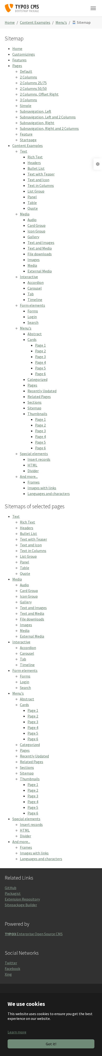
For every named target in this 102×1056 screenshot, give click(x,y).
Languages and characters (49, 493)
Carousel (35, 288)
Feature (26, 134)
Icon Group (36, 231)
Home (17, 48)
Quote (33, 208)
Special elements (34, 453)
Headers (34, 162)
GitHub (10, 887)
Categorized (37, 379)
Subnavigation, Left (35, 111)
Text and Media (40, 248)
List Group (36, 191)
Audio (32, 219)
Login (32, 316)
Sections (35, 402)
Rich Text (35, 157)
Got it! (51, 1043)
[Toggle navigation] (93, 8)
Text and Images (41, 242)
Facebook (12, 968)
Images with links (42, 487)
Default (26, 71)
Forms (33, 311)
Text (23, 151)
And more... (29, 476)
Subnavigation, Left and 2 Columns (48, 117)
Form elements (32, 305)
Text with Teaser (41, 174)
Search (33, 322)
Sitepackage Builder (21, 904)
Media (24, 214)
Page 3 (40, 356)
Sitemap (34, 408)
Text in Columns (41, 185)
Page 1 (40, 345)
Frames (34, 482)
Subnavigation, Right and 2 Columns (49, 128)
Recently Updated (42, 390)
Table (32, 202)
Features (19, 60)
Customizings (23, 54)
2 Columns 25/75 (33, 82)
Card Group (37, 225)
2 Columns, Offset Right (39, 94)
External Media (40, 271)
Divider (33, 470)
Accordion (36, 282)
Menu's (25, 328)
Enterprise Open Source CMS (34, 933)
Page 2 (40, 351)
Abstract (35, 333)
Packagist (13, 893)
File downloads (40, 254)
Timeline (35, 299)
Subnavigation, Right (37, 122)
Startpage (28, 139)
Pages (17, 65)
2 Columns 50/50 (33, 88)
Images (34, 259)
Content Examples (27, 145)
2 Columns (28, 77)
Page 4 (40, 362)
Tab (31, 293)
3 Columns (28, 99)
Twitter (11, 962)
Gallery (33, 236)
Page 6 (40, 373)
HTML (32, 465)
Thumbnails (37, 413)
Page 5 (40, 368)
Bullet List (36, 168)
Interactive (29, 276)
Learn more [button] (17, 1032)
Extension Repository (22, 899)
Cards (32, 339)
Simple (25, 105)
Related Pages (39, 396)
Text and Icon (38, 179)
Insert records (39, 459)
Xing (8, 974)
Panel (32, 196)
